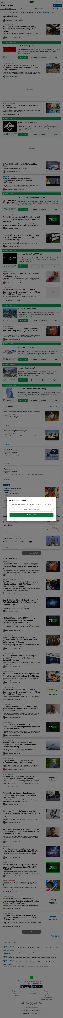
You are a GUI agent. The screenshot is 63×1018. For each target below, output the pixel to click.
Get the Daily (31, 515)
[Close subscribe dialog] (52, 500)
